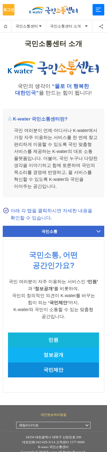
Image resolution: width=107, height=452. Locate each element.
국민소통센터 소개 (65, 26)
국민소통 (49, 231)
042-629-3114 (45, 442)
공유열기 (101, 26)
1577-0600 (77, 442)
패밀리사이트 (29, 425)
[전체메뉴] (98, 10)
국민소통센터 (26, 26)
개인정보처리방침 (53, 415)
